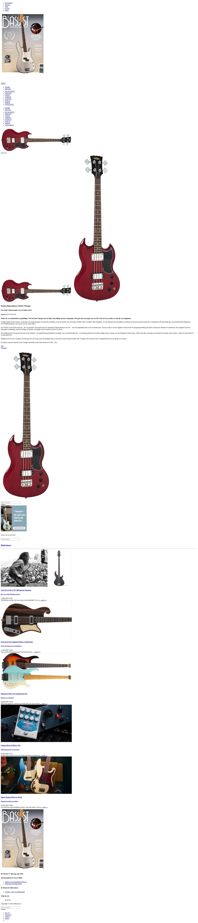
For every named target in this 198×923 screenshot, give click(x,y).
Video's (7, 917)
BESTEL (8, 89)
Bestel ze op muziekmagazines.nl (16, 882)
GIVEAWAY (9, 104)
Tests (6, 7)
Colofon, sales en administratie (15, 892)
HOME (7, 87)
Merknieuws (4, 314)
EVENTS (8, 99)
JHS (2, 346)
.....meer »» (43, 600)
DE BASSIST (10, 91)
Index (7, 10)
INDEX (7, 103)
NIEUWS (8, 93)
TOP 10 (7, 101)
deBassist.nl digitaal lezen (13, 884)
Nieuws (7, 5)
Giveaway (8, 915)
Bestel (7, 918)
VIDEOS (8, 97)
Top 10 (7, 913)
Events (7, 8)
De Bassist (9, 3)
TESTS (7, 95)
